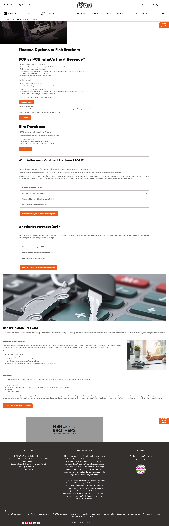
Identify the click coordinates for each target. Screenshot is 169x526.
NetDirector (76, 523)
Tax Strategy (74, 514)
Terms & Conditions (15, 514)
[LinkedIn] (144, 459)
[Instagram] (140, 459)
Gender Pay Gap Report (91, 514)
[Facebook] (137, 459)
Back (8, 19)
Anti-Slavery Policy (60, 514)
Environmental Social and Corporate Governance (122, 514)
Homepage (23, 19)
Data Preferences (78, 516)
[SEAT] (10, 13)
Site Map (92, 516)
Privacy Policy (30, 514)
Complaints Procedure (151, 514)
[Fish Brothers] (84, 5)
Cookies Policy (44, 514)
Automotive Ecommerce (89, 523)
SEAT (29, 19)
